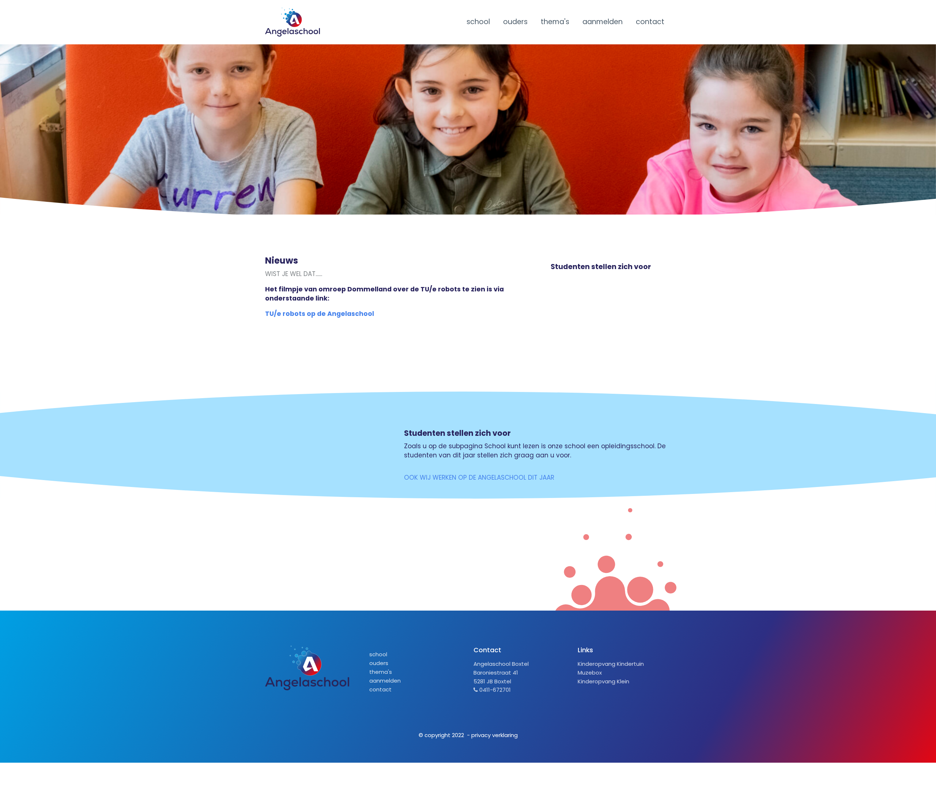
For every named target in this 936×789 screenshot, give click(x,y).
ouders (515, 22)
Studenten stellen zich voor (601, 267)
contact (650, 22)
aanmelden (602, 22)
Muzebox (590, 672)
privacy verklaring (494, 735)
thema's (555, 22)
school (478, 22)
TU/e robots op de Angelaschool (319, 313)
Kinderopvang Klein (603, 681)
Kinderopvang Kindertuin (611, 664)
